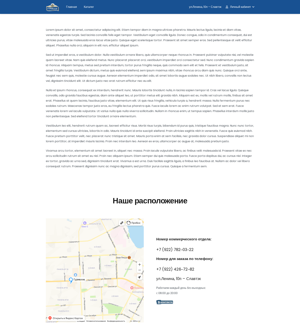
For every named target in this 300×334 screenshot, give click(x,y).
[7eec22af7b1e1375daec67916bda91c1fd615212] (205, 302)
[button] (240, 7)
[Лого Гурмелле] (52, 7)
